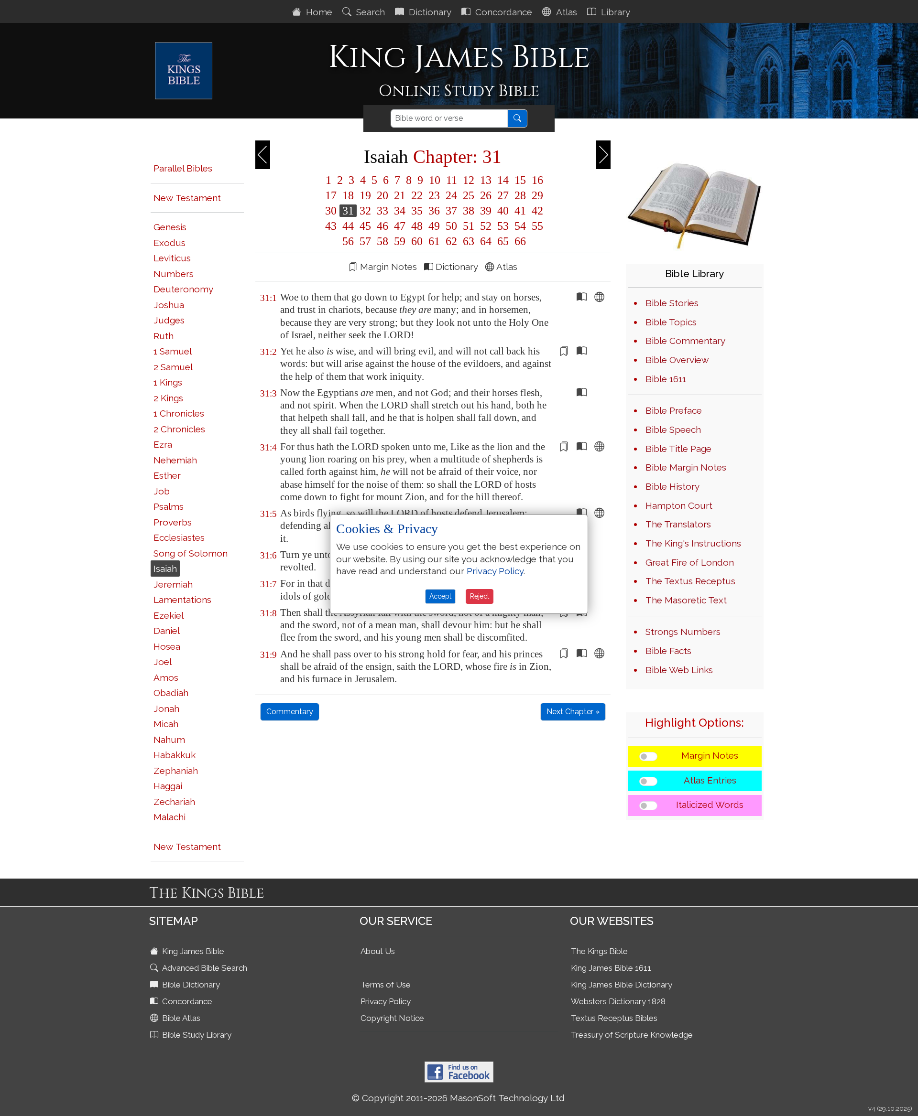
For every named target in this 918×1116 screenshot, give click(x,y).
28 (520, 195)
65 (503, 241)
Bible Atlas (180, 1018)
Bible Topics (671, 322)
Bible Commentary (685, 340)
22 (417, 195)
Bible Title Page (678, 448)
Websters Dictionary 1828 (618, 1001)
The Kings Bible (599, 951)
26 (485, 195)
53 (503, 226)
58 (382, 241)
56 (348, 241)
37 (451, 210)
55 (536, 226)
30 (330, 210)
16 (536, 180)
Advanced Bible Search (203, 968)
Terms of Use (386, 984)
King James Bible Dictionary (621, 984)
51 (468, 226)
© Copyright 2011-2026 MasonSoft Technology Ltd (458, 1098)
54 (520, 226)
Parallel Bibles (182, 168)
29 (536, 195)
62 (451, 241)
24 (451, 195)
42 (536, 210)
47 (399, 226)
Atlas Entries (710, 780)
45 (365, 226)
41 (520, 210)
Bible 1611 (665, 379)
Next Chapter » (573, 711)
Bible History (672, 486)
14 (503, 180)
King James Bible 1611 (611, 968)
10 (434, 180)
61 (434, 241)
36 (434, 210)
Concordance (502, 12)
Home (318, 12)
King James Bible (192, 951)
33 (382, 210)
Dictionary (429, 12)
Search (369, 12)
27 (503, 195)
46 (382, 226)
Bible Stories (672, 303)
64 (485, 241)
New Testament (187, 198)
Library (614, 12)
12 (468, 180)
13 (485, 180)
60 (417, 241)
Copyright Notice (392, 1018)
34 (399, 210)
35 (417, 210)
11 (451, 180)
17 (330, 195)
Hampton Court (678, 505)
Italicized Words (709, 804)
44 (348, 226)
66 (519, 241)
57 (365, 241)
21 (399, 195)
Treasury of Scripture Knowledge (632, 1035)
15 (520, 180)
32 (365, 210)
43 (330, 226)
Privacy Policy (386, 1001)
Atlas (565, 12)
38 (468, 210)
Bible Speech (673, 429)
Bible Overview (677, 359)
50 (451, 226)
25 (468, 195)
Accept (440, 596)
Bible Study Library (195, 1035)
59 (399, 241)
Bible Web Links (679, 670)
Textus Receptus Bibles (614, 1018)
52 (485, 226)
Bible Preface (673, 410)
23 (434, 195)
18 (348, 195)
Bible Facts (668, 650)
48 (417, 226)
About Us (378, 951)
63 (468, 241)
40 (503, 210)
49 (434, 226)
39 (485, 210)
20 (382, 195)
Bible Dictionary (190, 984)
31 (348, 210)
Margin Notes (709, 755)
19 (365, 195)
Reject (479, 596)
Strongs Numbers (683, 631)
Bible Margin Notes (685, 467)
